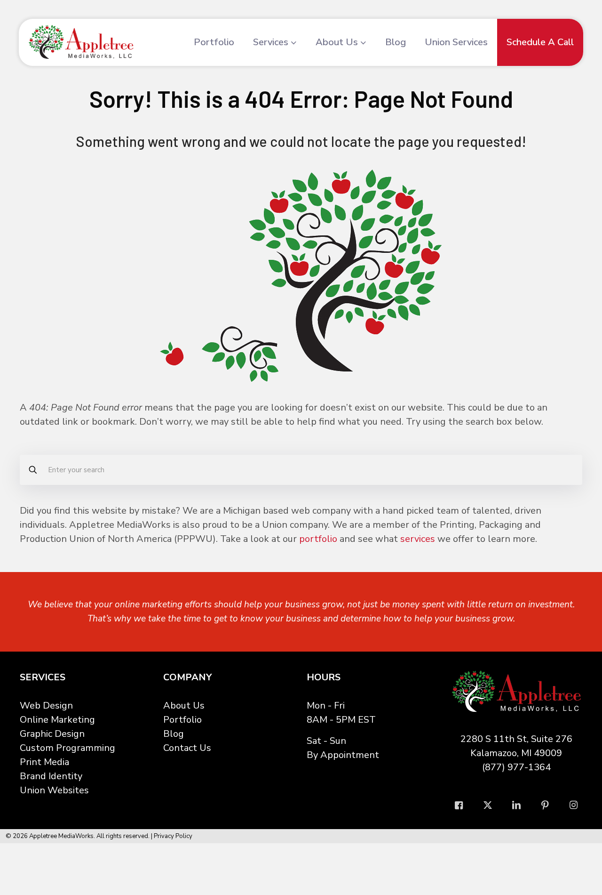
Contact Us (187, 748)
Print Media (44, 762)
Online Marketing (57, 719)
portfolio (318, 538)
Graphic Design (52, 733)
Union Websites (54, 790)
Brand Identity (51, 776)
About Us (184, 705)
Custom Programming (67, 748)
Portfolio (182, 719)
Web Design (46, 705)
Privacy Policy (173, 836)
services (417, 538)
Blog (173, 733)
